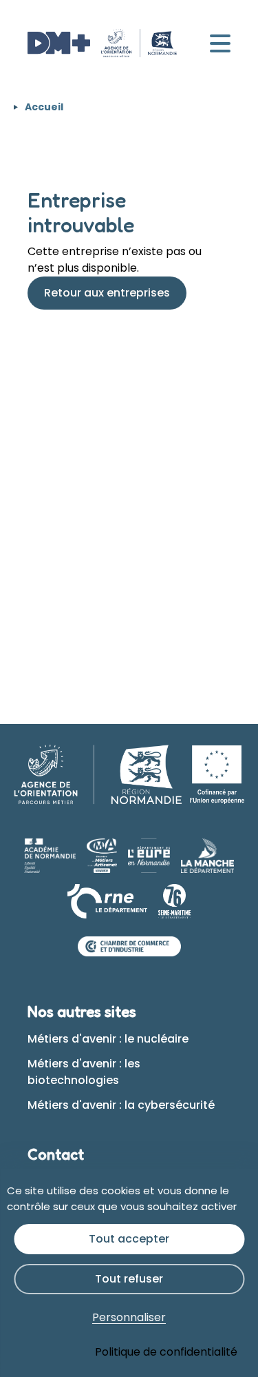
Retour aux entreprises (107, 293)
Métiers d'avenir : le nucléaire (108, 1039)
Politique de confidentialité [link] (166, 1352)
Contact (56, 1154)
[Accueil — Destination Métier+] (102, 43)
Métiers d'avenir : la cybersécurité (121, 1105)
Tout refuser (129, 1279)
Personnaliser (129, 1317)
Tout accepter (129, 1239)
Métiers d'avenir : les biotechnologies (84, 1072)
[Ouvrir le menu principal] (220, 43)
